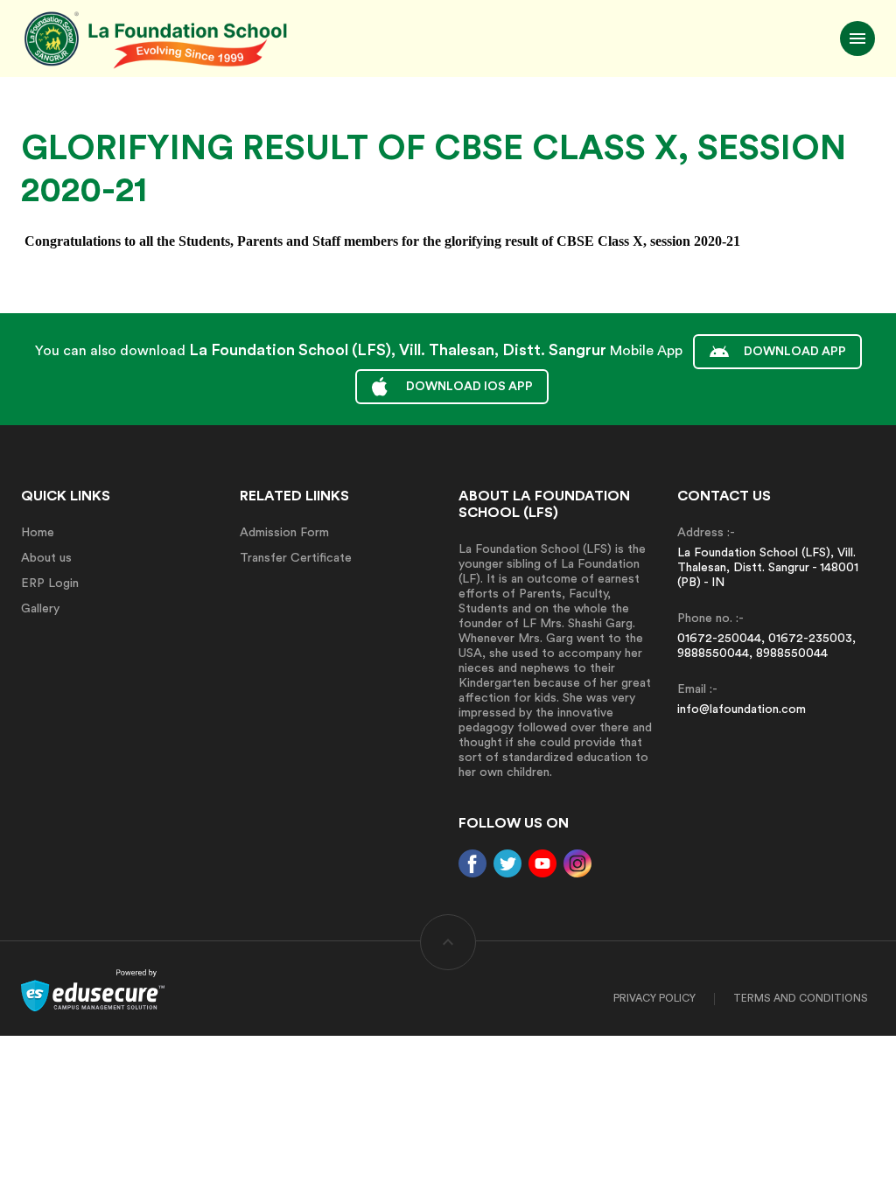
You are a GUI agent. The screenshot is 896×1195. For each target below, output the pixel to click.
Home (37, 533)
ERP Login (50, 583)
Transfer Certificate (296, 558)
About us (46, 558)
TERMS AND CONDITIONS (800, 998)
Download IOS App (469, 387)
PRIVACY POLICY (654, 998)
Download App (795, 352)
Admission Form (284, 533)
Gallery (40, 609)
